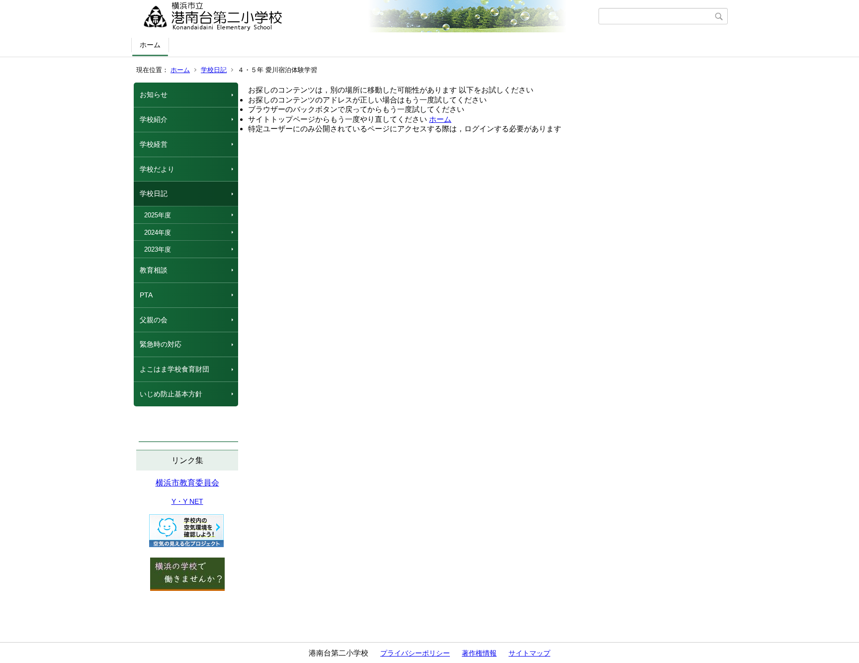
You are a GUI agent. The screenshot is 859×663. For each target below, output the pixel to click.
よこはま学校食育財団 (174, 369)
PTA (146, 295)
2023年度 (157, 249)
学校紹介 (154, 119)
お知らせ (154, 94)
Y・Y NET (187, 501)
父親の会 (154, 320)
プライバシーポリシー (415, 653)
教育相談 (154, 270)
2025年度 (157, 215)
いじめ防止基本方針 (171, 394)
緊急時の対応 (160, 344)
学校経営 (154, 144)
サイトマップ (529, 653)
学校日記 (214, 70)
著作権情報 (479, 653)
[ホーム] (366, 16)
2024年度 (157, 232)
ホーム (150, 45)
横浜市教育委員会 (187, 482)
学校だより (157, 169)
